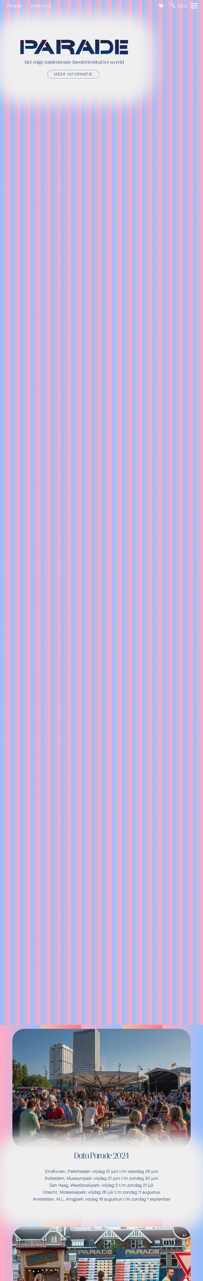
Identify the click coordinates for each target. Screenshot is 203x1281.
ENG (182, 6)
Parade (15, 6)
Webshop (41, 6)
